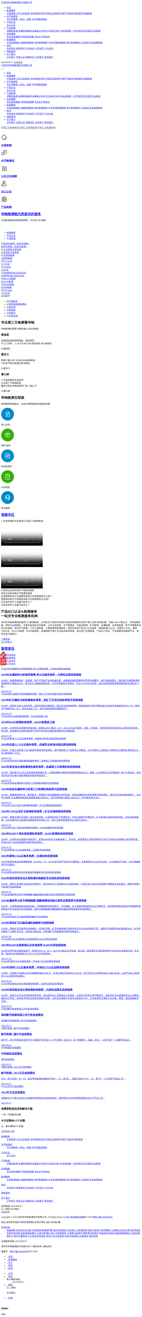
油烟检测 (87, 13)
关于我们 (11, 54)
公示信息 (48, 48)
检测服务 (11, 10)
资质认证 (20, 57)
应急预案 (11, 34)
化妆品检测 (65, 31)
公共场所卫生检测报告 (91, 42)
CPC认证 (5, 293)
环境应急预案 (27, 37)
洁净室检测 (35, 13)
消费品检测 (12, 31)
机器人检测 (93, 1230)
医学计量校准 (20, 1236)
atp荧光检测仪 (43, 1233)
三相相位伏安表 (118, 1230)
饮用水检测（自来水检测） (14, 246)
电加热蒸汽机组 (107, 1233)
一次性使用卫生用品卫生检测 (86, 31)
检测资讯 (20, 48)
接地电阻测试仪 (123, 1233)
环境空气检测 (66, 13)
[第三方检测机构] (10, 127)
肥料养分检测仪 (91, 1233)
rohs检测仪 (83, 1236)
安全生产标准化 (42, 37)
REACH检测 (7, 281)
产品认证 (11, 22)
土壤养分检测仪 (75, 1233)
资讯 (9, 45)
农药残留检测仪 (28, 1233)
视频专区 (30, 57)
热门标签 (70, 1217)
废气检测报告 (73, 42)
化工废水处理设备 (36, 1236)
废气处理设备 (133, 1230)
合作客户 (39, 57)
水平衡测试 (12, 16)
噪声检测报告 (41, 42)
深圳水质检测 (71, 1236)
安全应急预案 (13, 37)
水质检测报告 (13, 42)
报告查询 (11, 51)
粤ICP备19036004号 (103, 1217)
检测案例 (11, 39)
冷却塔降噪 (104, 1230)
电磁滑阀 (11, 1230)
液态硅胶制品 (60, 1230)
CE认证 (4, 270)
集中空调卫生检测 (50, 13)
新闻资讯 (7, 648)
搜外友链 (93, 1236)
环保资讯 (11, 48)
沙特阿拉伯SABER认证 (12, 275)
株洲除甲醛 (47, 1230)
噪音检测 (78, 13)
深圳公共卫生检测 (55, 1236)
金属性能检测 (25, 31)
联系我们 (48, 57)
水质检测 (11, 13)
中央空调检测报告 (57, 42)
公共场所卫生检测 (10, 252)
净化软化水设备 (24, 1230)
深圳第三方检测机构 (77, 1230)
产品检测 (11, 28)
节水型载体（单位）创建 (19, 19)
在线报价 (18, 62)
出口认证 (11, 25)
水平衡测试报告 (39, 19)
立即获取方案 (7, 1131)
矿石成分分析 (52, 31)
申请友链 (5, 1227)
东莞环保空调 (13, 1233)
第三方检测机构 (58, 1233)
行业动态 (30, 48)
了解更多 (5, 639)
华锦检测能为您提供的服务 (21, 214)
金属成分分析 (38, 31)
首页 (9, 7)
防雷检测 (36, 1230)
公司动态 (39, 48)
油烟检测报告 (27, 42)
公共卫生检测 (22, 13)
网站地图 (79, 1217)
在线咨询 (5, 1212)
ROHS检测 (6, 287)
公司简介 (11, 57)
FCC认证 (5, 264)
